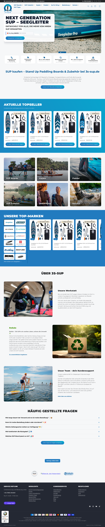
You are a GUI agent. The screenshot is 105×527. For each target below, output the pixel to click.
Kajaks (38, 5)
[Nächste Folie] (65, 52)
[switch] (5, 521)
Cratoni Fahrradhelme (34, 493)
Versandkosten (57, 489)
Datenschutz (81, 495)
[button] (88, 6)
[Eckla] (9, 250)
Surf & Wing (55, 5)
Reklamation (56, 491)
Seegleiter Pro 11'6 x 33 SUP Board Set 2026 (14, 137)
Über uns (55, 497)
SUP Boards (18, 5)
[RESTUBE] (20, 250)
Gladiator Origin (33, 495)
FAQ (54, 500)
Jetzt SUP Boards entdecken (52, 87)
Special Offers (32, 497)
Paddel (46, 5)
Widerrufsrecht (82, 489)
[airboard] (20, 243)
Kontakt (55, 493)
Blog (54, 499)
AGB (79, 493)
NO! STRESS (9, 229)
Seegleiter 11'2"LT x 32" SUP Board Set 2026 (89, 137)
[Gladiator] (20, 222)
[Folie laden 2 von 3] (62, 52)
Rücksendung (57, 495)
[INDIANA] (9, 243)
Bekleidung (65, 5)
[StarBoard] (20, 236)
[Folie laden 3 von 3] (64, 52)
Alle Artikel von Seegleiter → (12, 261)
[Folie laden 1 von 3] (60, 52)
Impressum (81, 491)
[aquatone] (9, 236)
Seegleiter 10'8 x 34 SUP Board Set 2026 (63, 137)
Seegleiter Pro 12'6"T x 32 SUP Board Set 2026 (39, 137)
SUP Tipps (17, 7)
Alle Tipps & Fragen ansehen (52, 442)
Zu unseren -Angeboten (18, 354)
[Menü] (8, 512)
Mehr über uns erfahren (65, 396)
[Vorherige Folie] (59, 52)
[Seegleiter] (9, 222)
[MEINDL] (9, 257)
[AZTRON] (20, 229)
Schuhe (75, 5)
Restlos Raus (32, 500)
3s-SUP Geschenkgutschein (36, 489)
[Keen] (20, 257)
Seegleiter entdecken (15, 38)
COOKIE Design (97, 525)
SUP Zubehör (29, 5)
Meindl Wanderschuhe (35, 499)
